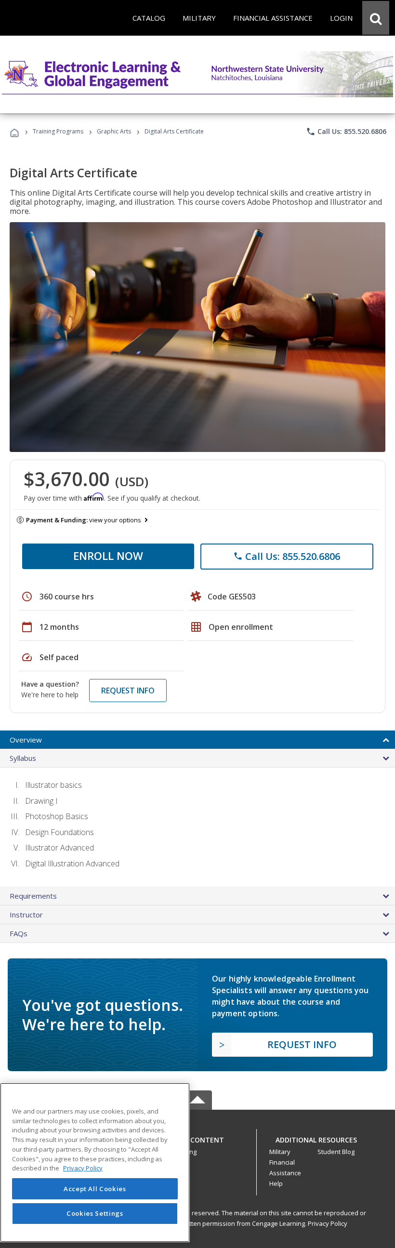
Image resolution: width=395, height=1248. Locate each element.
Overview (26, 739)
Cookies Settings (94, 1213)
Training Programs (58, 131)
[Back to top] (197, 1137)
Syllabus (23, 758)
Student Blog (336, 1151)
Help (276, 1183)
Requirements (33, 896)
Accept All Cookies (95, 1188)
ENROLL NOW (108, 555)
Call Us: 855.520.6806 (346, 131)
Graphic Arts (114, 131)
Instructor (26, 914)
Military (279, 1151)
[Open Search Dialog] (375, 18)
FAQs (18, 933)
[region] (95, 1162)
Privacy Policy (327, 1223)
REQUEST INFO (128, 690)
